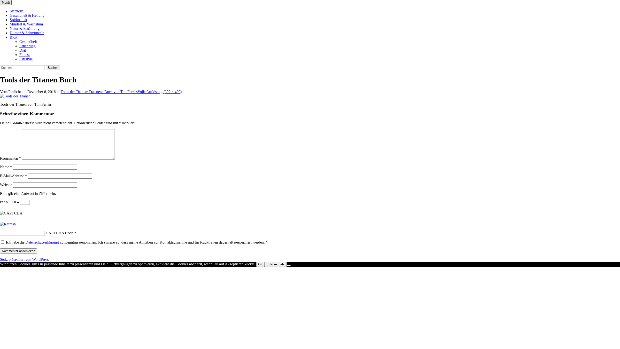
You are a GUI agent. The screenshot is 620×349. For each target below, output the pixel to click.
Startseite (16, 11)
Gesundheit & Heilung (27, 15)
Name (6, 167)
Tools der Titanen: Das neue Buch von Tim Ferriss (99, 92)
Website (6, 185)
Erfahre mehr (276, 264)
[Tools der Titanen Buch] (15, 96)
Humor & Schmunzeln (27, 33)
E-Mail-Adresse (13, 176)
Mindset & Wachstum (26, 24)
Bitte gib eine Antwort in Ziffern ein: (28, 193)
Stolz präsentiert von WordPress (24, 259)
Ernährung (27, 46)
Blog (13, 37)
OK (260, 264)
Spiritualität (18, 20)
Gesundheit (28, 42)
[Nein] (289, 265)
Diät (22, 50)
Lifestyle (26, 59)
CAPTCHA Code (59, 233)
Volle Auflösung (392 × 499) (160, 92)
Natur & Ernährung (24, 28)
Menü (6, 2)
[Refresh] (8, 224)
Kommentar (10, 158)
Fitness (24, 55)
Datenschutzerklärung (42, 242)
